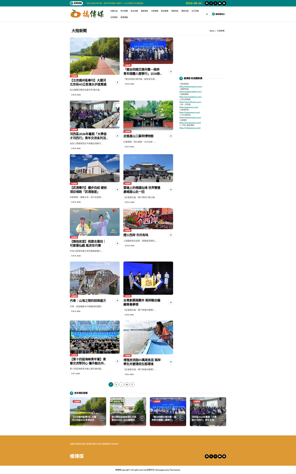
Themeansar (175, 470)
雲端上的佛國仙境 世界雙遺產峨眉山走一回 (141, 190)
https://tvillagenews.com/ (190, 128)
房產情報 (124, 17)
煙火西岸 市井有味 (135, 235)
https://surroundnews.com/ (190, 97)
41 (127, 384)
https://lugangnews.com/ (189, 112)
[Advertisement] (203, 53)
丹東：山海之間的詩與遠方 (88, 301)
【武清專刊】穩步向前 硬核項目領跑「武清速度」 (88, 190)
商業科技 (174, 11)
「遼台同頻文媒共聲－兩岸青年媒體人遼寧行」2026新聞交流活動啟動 (141, 73)
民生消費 (134, 11)
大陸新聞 (154, 11)
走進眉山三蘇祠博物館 (138, 136)
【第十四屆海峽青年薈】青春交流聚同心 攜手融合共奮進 (88, 363)
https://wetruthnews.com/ (190, 102)
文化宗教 (195, 11)
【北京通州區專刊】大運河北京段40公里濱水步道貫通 (88, 82)
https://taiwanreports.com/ (190, 86)
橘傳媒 (77, 456)
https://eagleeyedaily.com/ (190, 91)
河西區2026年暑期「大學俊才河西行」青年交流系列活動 (88, 138)
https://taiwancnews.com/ (190, 117)
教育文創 (185, 11)
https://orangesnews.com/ (190, 122)
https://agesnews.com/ (188, 107)
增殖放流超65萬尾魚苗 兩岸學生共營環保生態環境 (142, 362)
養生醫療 (164, 11)
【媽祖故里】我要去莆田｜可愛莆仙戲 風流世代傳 (88, 243)
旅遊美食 (144, 11)
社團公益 (114, 11)
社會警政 (114, 17)
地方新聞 (124, 11)
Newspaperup (161, 470)
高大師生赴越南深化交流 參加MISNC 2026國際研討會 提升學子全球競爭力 (124, 420)
